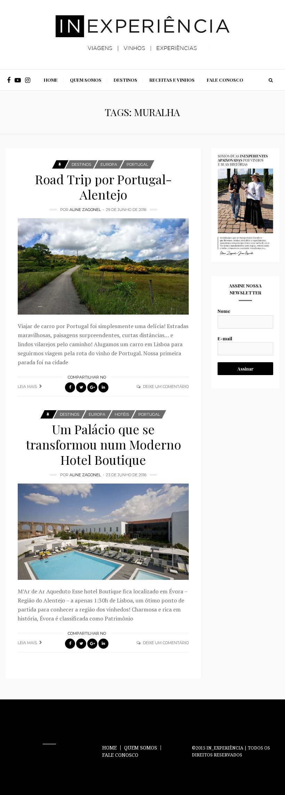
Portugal (137, 164)
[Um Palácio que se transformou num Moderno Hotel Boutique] (103, 532)
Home (51, 80)
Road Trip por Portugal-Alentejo (103, 187)
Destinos (125, 80)
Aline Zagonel (85, 209)
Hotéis (122, 414)
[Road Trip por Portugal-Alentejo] (103, 266)
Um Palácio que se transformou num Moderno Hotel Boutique (103, 444)
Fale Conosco (225, 80)
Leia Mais (27, 386)
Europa (108, 164)
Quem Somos (85, 80)
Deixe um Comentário (166, 386)
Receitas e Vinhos (172, 80)
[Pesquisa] (270, 80)
